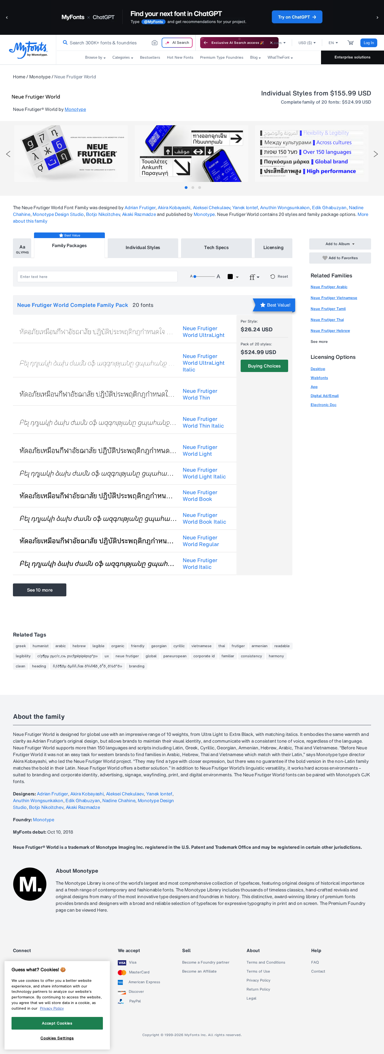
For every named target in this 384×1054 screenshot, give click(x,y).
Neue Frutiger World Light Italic (204, 473)
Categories (121, 57)
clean (20, 666)
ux (107, 656)
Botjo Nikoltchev (102, 214)
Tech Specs (216, 247)
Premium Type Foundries (221, 57)
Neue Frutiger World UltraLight (204, 331)
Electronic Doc (323, 404)
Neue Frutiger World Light (200, 450)
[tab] (186, 187)
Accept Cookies (57, 1023)
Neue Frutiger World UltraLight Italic (204, 362)
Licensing (273, 247)
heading (39, 666)
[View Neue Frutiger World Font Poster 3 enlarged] (312, 153)
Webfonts (319, 377)
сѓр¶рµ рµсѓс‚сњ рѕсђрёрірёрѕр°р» (67, 656)
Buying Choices (264, 365)
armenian (260, 646)
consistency (251, 656)
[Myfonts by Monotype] (28, 49)
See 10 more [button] (39, 590)
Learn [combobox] (277, 42)
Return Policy (258, 989)
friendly (137, 646)
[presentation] (8, 154)
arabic (60, 646)
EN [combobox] (331, 42)
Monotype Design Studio (58, 214)
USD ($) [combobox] (305, 42)
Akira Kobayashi (174, 207)
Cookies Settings (57, 1038)
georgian (159, 646)
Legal (251, 998)
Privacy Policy (258, 980)
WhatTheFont (279, 57)
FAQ (315, 962)
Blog (253, 57)
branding (136, 666)
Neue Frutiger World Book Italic (204, 518)
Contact (318, 971)
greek (21, 646)
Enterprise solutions (353, 57)
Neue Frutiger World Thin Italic (203, 422)
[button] (7, 17)
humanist (41, 646)
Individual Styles (143, 247)
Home (19, 76)
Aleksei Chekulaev (211, 207)
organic (117, 646)
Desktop (318, 368)
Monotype (39, 76)
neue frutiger (127, 656)
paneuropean (175, 656)
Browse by (93, 57)
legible (98, 646)
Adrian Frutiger (140, 207)
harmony (276, 656)
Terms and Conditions (266, 962)
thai (221, 646)
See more (319, 341)
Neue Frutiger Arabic (329, 286)
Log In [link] (369, 43)
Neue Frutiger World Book (200, 495)
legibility (23, 656)
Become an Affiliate (199, 971)
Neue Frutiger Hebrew (330, 330)
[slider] (204, 276)
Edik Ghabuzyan (329, 207)
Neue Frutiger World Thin (200, 394)
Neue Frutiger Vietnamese (334, 297)
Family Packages (69, 245)
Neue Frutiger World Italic (200, 563)
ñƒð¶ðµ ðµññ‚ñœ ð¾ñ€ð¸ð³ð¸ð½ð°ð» (87, 666)
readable (282, 646)
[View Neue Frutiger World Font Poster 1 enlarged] (71, 153)
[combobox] (126, 43)
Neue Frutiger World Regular (201, 540)
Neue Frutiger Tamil (328, 308)
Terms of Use (258, 971)
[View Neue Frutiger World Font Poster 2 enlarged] (191, 153)
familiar (228, 656)
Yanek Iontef (244, 207)
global (151, 656)
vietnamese (201, 646)
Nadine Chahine (118, 800)
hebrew (79, 646)
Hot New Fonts (180, 57)
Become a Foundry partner (205, 962)
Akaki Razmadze (139, 214)
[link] (64, 42)
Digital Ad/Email (325, 395)
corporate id (204, 656)
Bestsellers (150, 57)
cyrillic (179, 646)
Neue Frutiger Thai (327, 319)
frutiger (238, 646)
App (314, 386)
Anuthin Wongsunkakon (285, 207)
